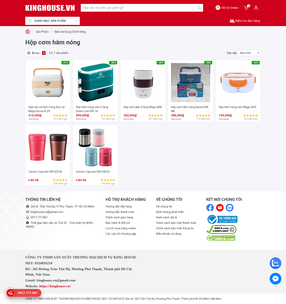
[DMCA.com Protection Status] (220, 238)
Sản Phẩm (42, 31)
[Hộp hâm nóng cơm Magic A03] (238, 82)
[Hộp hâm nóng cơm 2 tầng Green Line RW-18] (95, 82)
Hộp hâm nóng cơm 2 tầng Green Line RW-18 (92, 109)
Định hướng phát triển (170, 212)
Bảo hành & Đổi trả (118, 223)
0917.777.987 (39, 217)
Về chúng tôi (164, 206)
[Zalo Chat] (275, 263)
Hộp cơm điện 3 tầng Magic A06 (143, 107)
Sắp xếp (232, 53)
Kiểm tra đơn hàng (247, 21)
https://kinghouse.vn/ (55, 286)
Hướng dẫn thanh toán (120, 212)
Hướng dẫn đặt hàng (119, 206)
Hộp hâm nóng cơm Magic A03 (237, 107)
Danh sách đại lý (166, 217)
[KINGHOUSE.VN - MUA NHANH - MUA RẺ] (50, 7)
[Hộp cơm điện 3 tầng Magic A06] (143, 82)
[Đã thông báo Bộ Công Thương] (221, 219)
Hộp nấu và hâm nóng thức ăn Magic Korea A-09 (46, 109)
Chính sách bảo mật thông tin (175, 228)
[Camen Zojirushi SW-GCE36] (47, 147)
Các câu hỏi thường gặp (121, 233)
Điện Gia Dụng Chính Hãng (70, 31)
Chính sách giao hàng (119, 217)
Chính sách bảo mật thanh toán (176, 223)
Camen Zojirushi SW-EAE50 (93, 171)
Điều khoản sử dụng (168, 233)
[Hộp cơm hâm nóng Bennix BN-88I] (190, 82)
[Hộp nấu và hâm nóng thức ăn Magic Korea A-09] (47, 82)
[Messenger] (275, 279)
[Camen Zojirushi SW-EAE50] (95, 147)
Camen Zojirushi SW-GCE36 (45, 171)
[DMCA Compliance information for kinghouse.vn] (233, 229)
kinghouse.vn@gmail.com (47, 212)
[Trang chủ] (27, 32)
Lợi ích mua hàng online (121, 228)
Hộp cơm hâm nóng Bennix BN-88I (190, 109)
